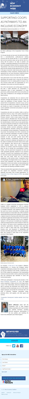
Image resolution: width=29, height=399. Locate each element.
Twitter (13, 345)
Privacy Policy (17, 392)
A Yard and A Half (13, 265)
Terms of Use (4, 394)
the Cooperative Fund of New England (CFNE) (14, 173)
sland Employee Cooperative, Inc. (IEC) (11, 281)
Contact (9, 392)
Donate (14, 341)
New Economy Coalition (10, 389)
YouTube (17, 345)
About (3, 392)
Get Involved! (12, 332)
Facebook (21, 345)
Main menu (14, 13)
